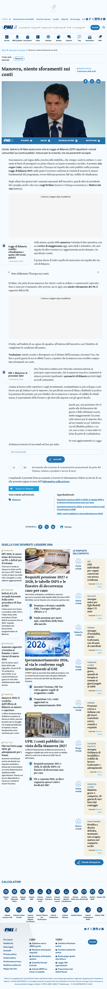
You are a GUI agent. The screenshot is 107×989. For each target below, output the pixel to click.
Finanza (35, 27)
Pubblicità (8, 943)
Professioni (58, 27)
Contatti (7, 950)
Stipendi (64, 19)
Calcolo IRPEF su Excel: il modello (38, 970)
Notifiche (91, 141)
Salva (44, 141)
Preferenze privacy (12, 961)
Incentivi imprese (43, 19)
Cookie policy (9, 958)
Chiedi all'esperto (91, 862)
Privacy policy (10, 954)
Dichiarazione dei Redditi (23, 19)
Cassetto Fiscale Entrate (38, 964)
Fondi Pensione (93, 822)
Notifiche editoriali (12, 965)
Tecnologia (77, 27)
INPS (33, 550)
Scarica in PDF (67, 141)
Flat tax (8, 742)
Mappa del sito (10, 969)
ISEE (89, 562)
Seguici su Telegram (24, 489)
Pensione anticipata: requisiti (40, 951)
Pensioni (91, 628)
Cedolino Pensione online (65, 944)
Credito (56, 19)
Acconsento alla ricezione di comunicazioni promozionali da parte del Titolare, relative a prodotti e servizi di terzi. (66, 469)
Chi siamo (8, 940)
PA (68, 27)
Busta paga (75, 19)
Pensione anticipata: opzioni (40, 957)
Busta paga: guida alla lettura (65, 957)
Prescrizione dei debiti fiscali (64, 970)
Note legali (8, 947)
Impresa (46, 27)
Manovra (19, 58)
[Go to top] (90, 980)
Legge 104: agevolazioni (61, 964)
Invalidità (91, 596)
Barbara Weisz (85, 68)
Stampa (25, 141)
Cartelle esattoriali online (65, 951)
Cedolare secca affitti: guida (37, 944)
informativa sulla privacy (56, 481)
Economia (23, 27)
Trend (5, 19)
